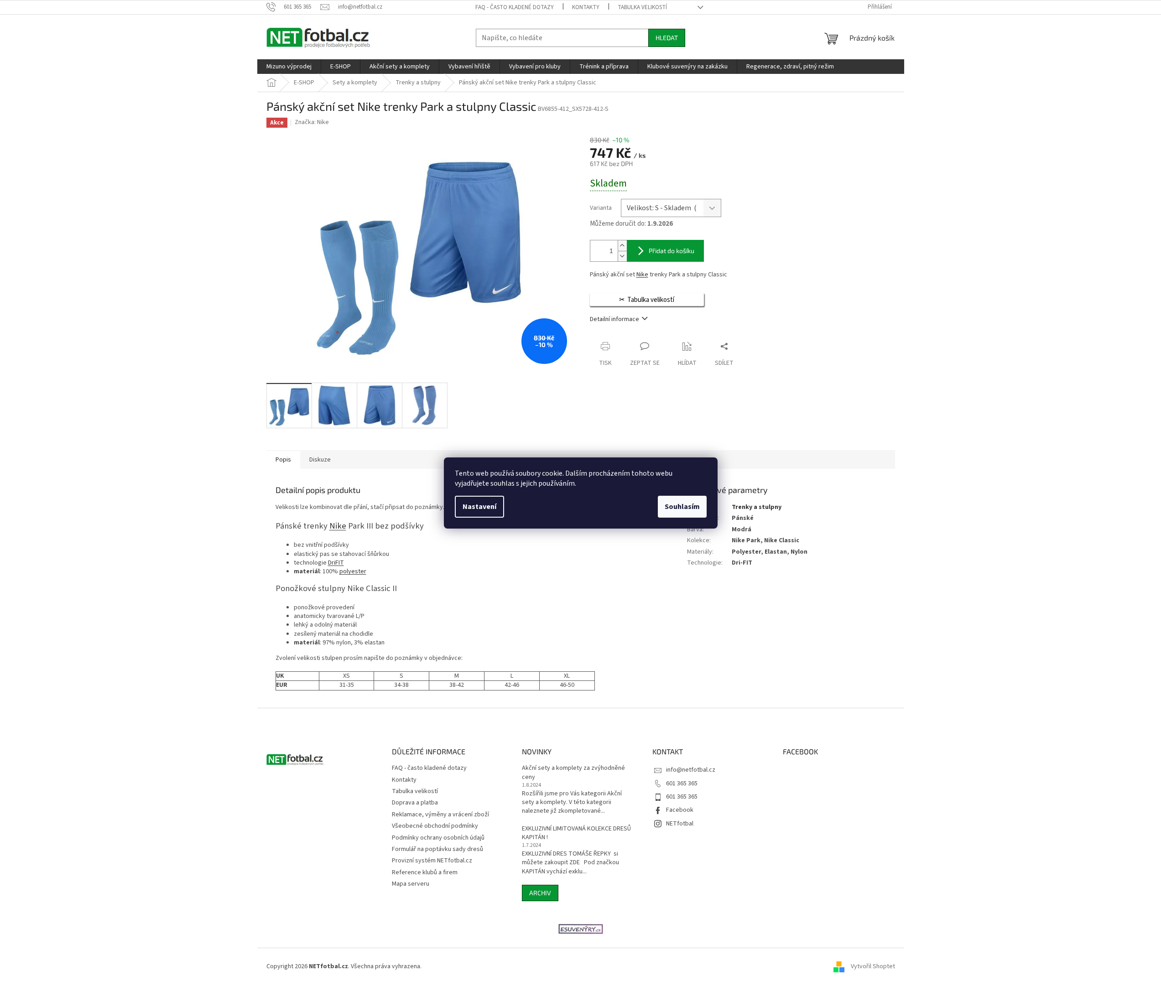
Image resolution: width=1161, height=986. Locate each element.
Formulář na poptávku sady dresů (437, 849)
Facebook (679, 810)
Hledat (667, 38)
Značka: (312, 122)
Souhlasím (682, 507)
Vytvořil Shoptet (873, 966)
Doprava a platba (415, 802)
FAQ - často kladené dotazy (514, 7)
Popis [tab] (283, 459)
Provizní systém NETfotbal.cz (432, 860)
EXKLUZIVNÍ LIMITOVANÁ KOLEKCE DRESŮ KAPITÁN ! (576, 833)
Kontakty (585, 7)
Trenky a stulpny (756, 507)
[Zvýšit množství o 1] (622, 245)
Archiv (540, 893)
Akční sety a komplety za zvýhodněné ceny (573, 772)
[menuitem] (289, 66)
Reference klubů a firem (425, 872)
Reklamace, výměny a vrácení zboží (440, 814)
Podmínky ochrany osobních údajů (438, 837)
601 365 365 (682, 783)
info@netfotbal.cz (690, 769)
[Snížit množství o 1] (622, 256)
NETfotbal (679, 823)
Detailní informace (614, 319)
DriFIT (336, 562)
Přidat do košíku (671, 250)
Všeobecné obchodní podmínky (435, 825)
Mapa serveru (410, 883)
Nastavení (479, 507)
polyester (352, 571)
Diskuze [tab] (320, 459)
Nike (642, 274)
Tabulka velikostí (642, 7)
